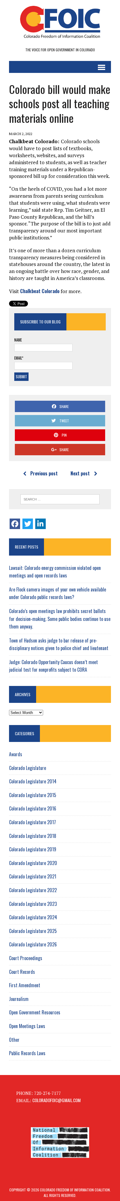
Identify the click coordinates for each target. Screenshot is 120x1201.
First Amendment (24, 985)
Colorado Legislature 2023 (33, 903)
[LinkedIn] (40, 524)
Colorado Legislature (27, 767)
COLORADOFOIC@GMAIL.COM (56, 1100)
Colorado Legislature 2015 (32, 795)
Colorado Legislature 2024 (33, 917)
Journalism (19, 998)
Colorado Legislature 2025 (33, 930)
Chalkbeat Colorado (39, 291)
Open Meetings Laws (27, 1026)
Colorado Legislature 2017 (32, 822)
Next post (80, 473)
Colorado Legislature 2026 (33, 944)
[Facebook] (15, 524)
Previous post (44, 473)
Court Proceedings (25, 958)
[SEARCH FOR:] (60, 499)
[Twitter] (27, 524)
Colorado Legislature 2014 (33, 781)
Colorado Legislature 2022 (33, 890)
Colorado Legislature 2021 (32, 876)
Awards (15, 754)
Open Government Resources (34, 1012)
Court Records (22, 971)
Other (14, 1039)
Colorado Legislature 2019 (32, 849)
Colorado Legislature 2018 (32, 835)
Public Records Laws (27, 1053)
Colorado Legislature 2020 (33, 862)
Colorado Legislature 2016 (32, 808)
